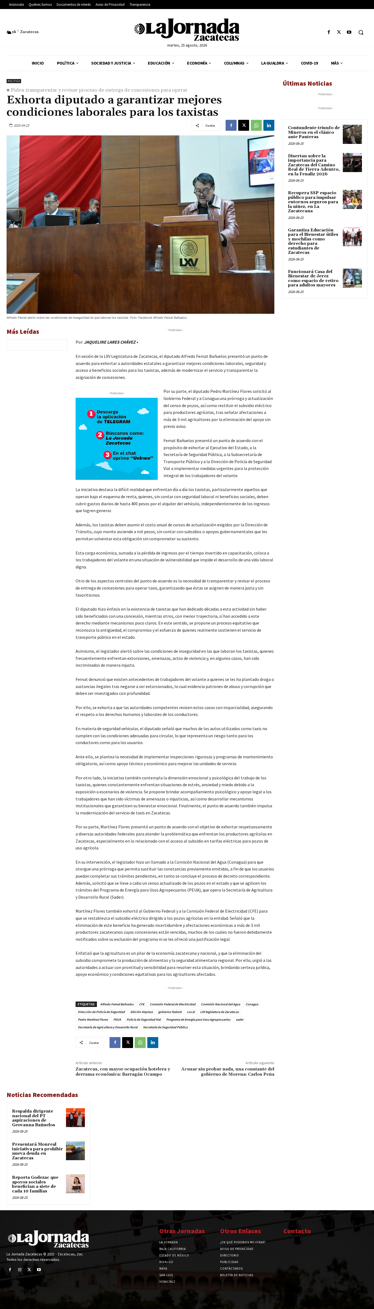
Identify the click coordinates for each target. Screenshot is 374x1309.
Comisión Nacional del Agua (220, 1004)
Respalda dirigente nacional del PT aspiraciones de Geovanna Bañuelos (33, 1118)
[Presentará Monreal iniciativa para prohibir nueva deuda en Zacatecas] (75, 1150)
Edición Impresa (141, 1012)
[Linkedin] (268, 125)
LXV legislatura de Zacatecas (219, 1012)
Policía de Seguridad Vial (143, 1019)
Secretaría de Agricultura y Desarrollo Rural (107, 1027)
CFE (141, 1004)
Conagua (252, 1004)
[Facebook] (328, 32)
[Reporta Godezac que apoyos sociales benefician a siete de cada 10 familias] (75, 1183)
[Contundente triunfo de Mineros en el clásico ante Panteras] (352, 134)
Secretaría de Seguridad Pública (165, 1027)
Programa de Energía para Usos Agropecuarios (198, 1019)
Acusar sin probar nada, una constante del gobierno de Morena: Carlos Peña (227, 1071)
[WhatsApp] (256, 125)
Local (191, 1012)
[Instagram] (19, 1269)
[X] (339, 32)
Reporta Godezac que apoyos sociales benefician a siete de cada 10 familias (35, 1184)
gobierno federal (170, 1012)
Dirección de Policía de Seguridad (101, 1012)
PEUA (117, 1019)
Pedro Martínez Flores (93, 1019)
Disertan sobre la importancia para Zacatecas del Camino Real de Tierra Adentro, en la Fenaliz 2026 (314, 165)
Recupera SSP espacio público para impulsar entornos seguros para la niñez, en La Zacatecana (313, 202)
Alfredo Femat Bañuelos (117, 1004)
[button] (360, 32)
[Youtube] (349, 32)
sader (239, 1019)
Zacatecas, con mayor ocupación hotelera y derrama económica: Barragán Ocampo (123, 1071)
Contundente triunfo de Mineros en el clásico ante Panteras (314, 132)
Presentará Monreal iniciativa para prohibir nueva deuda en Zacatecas (37, 1151)
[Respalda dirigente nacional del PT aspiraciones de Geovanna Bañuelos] (75, 1117)
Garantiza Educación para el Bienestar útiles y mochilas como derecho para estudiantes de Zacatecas (313, 242)
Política (14, 81)
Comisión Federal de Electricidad (172, 1004)
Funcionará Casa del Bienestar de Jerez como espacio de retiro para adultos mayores (313, 278)
